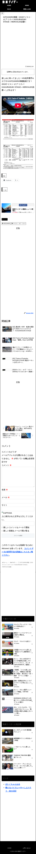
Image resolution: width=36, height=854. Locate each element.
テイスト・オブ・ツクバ (19, 223)
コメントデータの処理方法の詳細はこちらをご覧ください (17, 551)
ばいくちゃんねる (12, 784)
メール (6, 497)
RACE (5, 219)
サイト (4, 505)
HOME (9, 848)
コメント (6, 465)
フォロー (24, 205)
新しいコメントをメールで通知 (16, 527)
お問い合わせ (27, 848)
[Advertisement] (18, 43)
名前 (5, 490)
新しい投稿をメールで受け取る (16, 531)
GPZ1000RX (7, 223)
